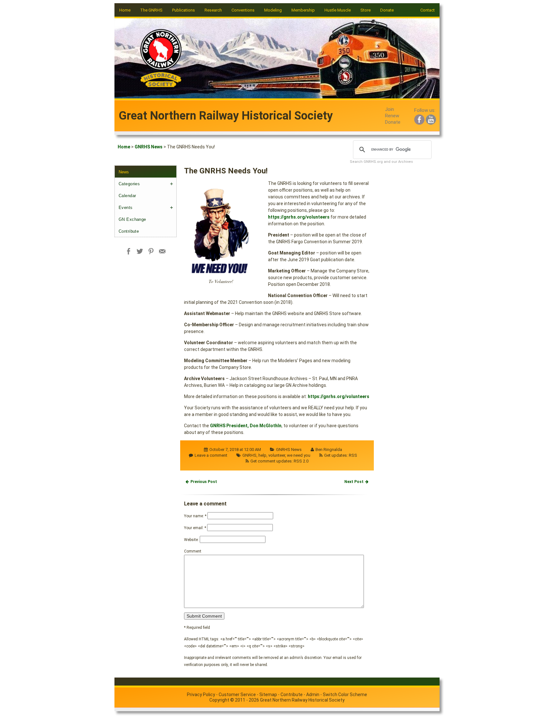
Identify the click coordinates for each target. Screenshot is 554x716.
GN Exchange (132, 219)
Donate (387, 10)
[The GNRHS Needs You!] (221, 230)
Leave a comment (211, 455)
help (262, 455)
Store (365, 10)
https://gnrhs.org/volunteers (299, 217)
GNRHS (249, 455)
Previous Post (203, 481)
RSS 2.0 (301, 461)
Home (124, 10)
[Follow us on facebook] (419, 118)
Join (389, 109)
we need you (298, 455)
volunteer (276, 455)
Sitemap (268, 694)
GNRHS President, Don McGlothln (245, 425)
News (124, 172)
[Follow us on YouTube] (431, 118)
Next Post (354, 481)
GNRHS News (149, 146)
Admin (312, 694)
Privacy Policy (201, 694)
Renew (392, 116)
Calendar (127, 195)
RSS (353, 455)
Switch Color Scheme (345, 694)
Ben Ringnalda (328, 449)
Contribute (129, 231)
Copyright (219, 700)
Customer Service (237, 694)
